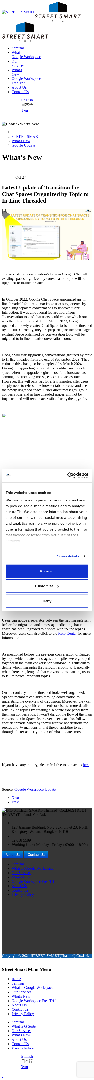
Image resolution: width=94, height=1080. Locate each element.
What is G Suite (24, 1026)
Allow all (47, 571)
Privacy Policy (23, 894)
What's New (21, 141)
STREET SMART (26, 136)
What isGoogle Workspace (26, 54)
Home (16, 979)
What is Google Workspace (32, 868)
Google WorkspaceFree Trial (26, 81)
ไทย (24, 110)
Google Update (23, 145)
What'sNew (17, 72)
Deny (47, 601)
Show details (68, 556)
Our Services (21, 873)
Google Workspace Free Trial (34, 881)
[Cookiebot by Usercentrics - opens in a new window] (67, 475)
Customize (44, 586)
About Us (19, 87)
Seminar (18, 48)
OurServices (18, 63)
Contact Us (20, 92)
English (27, 100)
